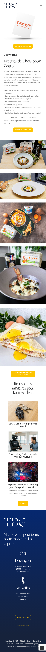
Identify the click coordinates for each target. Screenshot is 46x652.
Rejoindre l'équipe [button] (23, 625)
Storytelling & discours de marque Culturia (23, 455)
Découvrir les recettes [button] (23, 130)
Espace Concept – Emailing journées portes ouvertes (23, 486)
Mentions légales (31, 644)
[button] (41, 5)
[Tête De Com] (10, 5)
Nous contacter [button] (23, 617)
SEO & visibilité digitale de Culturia (23, 425)
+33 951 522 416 (23, 572)
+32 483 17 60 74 (23, 599)
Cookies (33, 647)
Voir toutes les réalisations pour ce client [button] (23, 373)
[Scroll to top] (42, 648)
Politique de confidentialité (18, 647)
